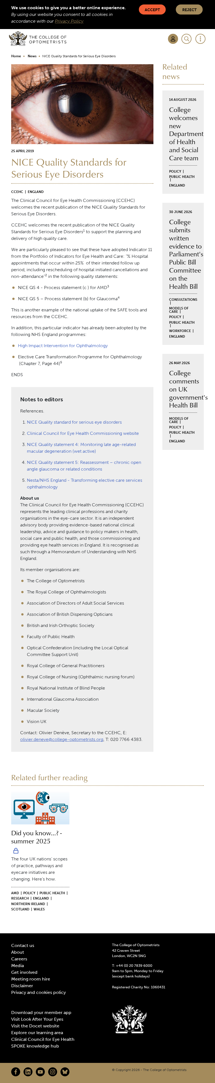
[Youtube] (40, 1071)
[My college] (173, 39)
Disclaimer (22, 985)
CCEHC (17, 192)
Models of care (178, 309)
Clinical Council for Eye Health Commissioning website (83, 433)
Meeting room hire (30, 979)
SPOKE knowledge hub (35, 1046)
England (36, 192)
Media (17, 965)
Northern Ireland (28, 904)
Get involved (24, 972)
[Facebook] (15, 1071)
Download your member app (41, 1012)
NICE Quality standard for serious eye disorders (74, 422)
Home (16, 56)
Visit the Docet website (35, 1026)
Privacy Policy (69, 21)
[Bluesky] (64, 1071)
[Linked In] (28, 1071)
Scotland (20, 909)
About (17, 952)
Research (20, 898)
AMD (15, 893)
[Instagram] (52, 1071)
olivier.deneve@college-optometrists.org (61, 739)
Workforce (180, 331)
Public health (182, 177)
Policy (175, 171)
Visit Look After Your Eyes (37, 1019)
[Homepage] (37, 38)
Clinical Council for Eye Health (42, 1039)
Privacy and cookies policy (38, 992)
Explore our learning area (37, 1032)
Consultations (183, 300)
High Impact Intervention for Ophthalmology (63, 345)
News (32, 56)
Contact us (22, 945)
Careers (19, 959)
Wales (39, 909)
